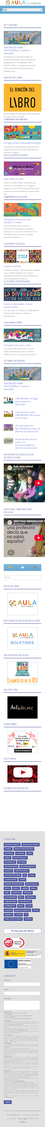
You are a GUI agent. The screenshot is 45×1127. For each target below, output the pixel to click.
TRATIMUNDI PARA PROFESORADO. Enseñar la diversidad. (17, 50)
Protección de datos (22, 930)
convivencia (9, 853)
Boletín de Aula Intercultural (24, 849)
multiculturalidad (10, 901)
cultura (30, 853)
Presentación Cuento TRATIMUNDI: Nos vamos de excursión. (27, 415)
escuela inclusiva (10, 879)
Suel (22, 1122)
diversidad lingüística (27, 866)
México (20, 906)
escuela (31, 875)
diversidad (21, 862)
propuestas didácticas (22, 910)
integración (28, 892)
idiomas (16, 888)
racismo (35, 910)
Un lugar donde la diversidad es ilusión (22, 143)
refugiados (8, 914)
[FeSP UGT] (14, 947)
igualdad (25, 888)
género (7, 888)
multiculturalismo (25, 901)
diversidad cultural (11, 866)
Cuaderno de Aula (12, 266)
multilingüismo (10, 906)
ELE (25, 875)
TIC (26, 914)
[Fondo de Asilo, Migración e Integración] (18, 968)
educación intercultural (12, 875)
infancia (33, 888)
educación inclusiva (21, 871)
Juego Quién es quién (14, 179)
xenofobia (28, 919)
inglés (7, 892)
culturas (7, 858)
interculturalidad (10, 897)
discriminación (10, 862)
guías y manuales (32, 884)
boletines (8, 849)
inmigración (16, 892)
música (29, 906)
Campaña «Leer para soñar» (17, 345)
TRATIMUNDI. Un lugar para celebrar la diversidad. (26, 402)
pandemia (8, 910)
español (22, 879)
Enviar (7, 1102)
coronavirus (20, 853)
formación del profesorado (14, 884)
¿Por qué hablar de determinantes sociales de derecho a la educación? (27, 429)
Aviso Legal (22, 1119)
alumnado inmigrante (12, 844)
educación (8, 871)
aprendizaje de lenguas (30, 844)
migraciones (30, 897)
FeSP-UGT (16, 1115)
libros (21, 897)
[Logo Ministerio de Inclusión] (23, 958)
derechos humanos (20, 858)
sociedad (18, 914)
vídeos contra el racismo (13, 919)
